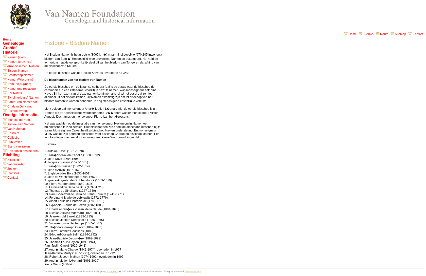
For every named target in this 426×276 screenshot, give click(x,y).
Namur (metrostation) (21, 88)
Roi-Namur (14, 93)
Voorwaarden (16, 164)
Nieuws (368, 34)
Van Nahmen (16, 128)
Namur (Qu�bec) (19, 84)
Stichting (13, 160)
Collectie (13, 137)
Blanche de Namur (20, 120)
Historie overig (17, 111)
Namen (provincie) (19, 62)
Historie (10, 52)
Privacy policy (193, 271)
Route (384, 34)
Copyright (112, 271)
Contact (418, 34)
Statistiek (13, 173)
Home (353, 34)
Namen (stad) (16, 57)
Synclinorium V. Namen (23, 97)
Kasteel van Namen (20, 124)
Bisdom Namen (17, 70)
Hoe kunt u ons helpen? (23, 151)
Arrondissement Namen (23, 66)
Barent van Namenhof (22, 102)
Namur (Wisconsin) (20, 79)
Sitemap (400, 34)
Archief (10, 48)
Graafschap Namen (20, 75)
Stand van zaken (18, 146)
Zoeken (12, 168)
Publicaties (14, 142)
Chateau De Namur (20, 106)
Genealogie (13, 43)
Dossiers (13, 133)
